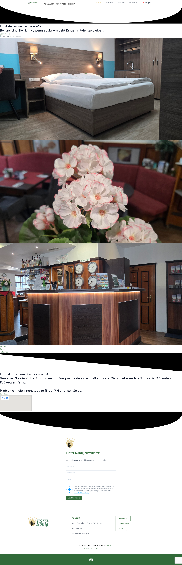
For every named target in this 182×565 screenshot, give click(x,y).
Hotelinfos (134, 2)
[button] (60, 2)
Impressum (123, 518)
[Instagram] (91, 560)
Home (98, 2)
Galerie (121, 2)
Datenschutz (124, 523)
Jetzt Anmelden (74, 498)
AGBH (121, 528)
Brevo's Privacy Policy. (81, 493)
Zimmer (109, 2)
